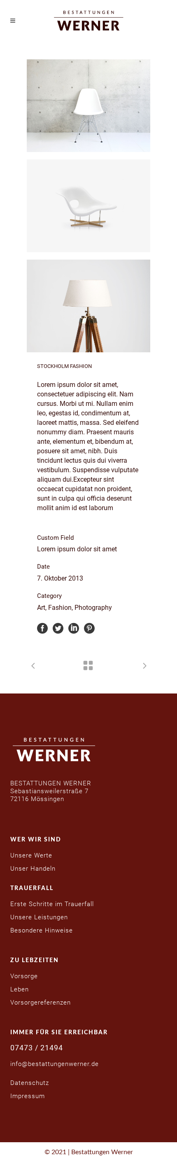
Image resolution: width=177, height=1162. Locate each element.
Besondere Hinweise (41, 930)
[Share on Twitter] (58, 628)
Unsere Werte (31, 855)
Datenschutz (29, 1083)
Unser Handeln (33, 868)
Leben (19, 989)
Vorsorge (24, 976)
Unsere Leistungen (39, 917)
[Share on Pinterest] (89, 628)
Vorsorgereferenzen (40, 1002)
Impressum (27, 1096)
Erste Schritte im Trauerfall (52, 904)
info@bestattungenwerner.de (54, 1064)
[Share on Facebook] (42, 628)
